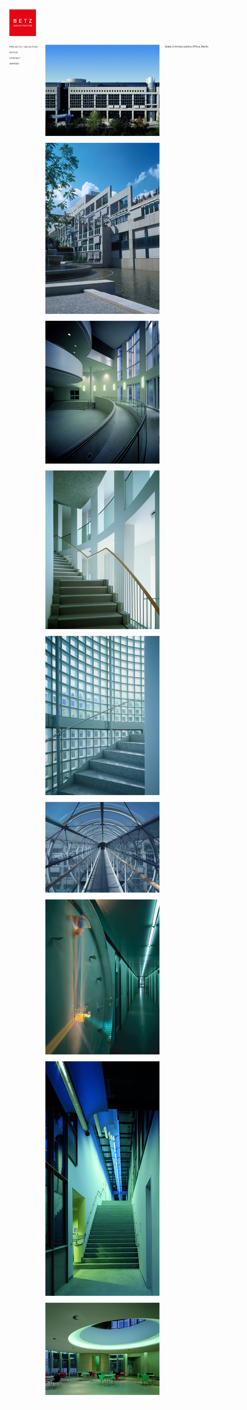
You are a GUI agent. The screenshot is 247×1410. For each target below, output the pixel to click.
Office (13, 52)
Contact (15, 58)
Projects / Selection (23, 47)
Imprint (14, 64)
